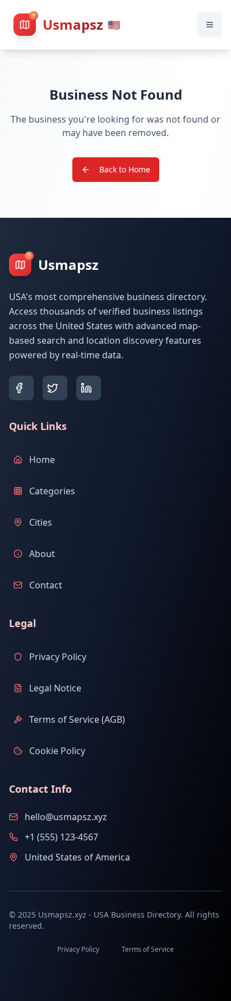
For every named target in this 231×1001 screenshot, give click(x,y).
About (42, 554)
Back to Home (124, 169)
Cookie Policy (57, 751)
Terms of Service (148, 949)
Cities (40, 522)
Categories (52, 491)
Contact (45, 585)
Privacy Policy (57, 657)
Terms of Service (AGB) (77, 719)
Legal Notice (55, 688)
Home (42, 459)
